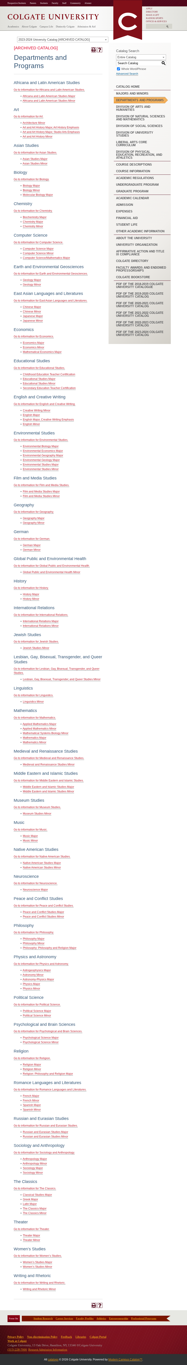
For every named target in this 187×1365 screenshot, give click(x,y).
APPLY (149, 9)
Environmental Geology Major (41, 460)
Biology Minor (31, 190)
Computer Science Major (38, 248)
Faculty (55, 3)
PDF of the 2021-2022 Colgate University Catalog (140, 314)
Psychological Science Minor (41, 1042)
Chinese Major (32, 307)
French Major (31, 1096)
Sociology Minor (33, 1172)
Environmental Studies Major (41, 464)
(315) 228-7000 (17, 1349)
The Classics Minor (35, 1213)
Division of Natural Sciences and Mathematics (140, 118)
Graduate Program (132, 191)
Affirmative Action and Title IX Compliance (140, 253)
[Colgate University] (53, 15)
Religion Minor (32, 1069)
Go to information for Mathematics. (35, 717)
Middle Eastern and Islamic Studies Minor (48, 791)
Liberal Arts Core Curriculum (131, 143)
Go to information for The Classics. (35, 1188)
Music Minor (30, 840)
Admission (124, 204)
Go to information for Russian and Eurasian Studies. (46, 1125)
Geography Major (33, 518)
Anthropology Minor (35, 1163)
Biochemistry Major (35, 217)
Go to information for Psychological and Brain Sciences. (48, 1031)
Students (44, 3)
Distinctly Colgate (65, 26)
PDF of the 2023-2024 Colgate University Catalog (140, 333)
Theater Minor (31, 1240)
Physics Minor (31, 988)
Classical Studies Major (37, 1194)
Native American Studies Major (42, 863)
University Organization (136, 244)
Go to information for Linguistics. (33, 695)
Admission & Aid (86, 26)
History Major (31, 594)
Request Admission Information (47, 1349)
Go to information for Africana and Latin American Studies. (49, 89)
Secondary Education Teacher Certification (49, 388)
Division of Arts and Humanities (133, 108)
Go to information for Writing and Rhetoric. (39, 1282)
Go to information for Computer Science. (38, 242)
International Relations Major (41, 621)
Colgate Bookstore (133, 277)
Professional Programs (143, 1318)
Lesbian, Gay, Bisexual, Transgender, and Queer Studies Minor (62, 679)
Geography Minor (33, 522)
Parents (33, 3)
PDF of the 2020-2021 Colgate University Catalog (140, 305)
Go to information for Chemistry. (33, 210)
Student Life (127, 224)
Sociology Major (33, 1168)
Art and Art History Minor (37, 136)
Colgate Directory (132, 261)
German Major (32, 545)
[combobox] (62, 39)
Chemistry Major (33, 221)
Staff (64, 3)
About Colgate (29, 26)
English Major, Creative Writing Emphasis (48, 419)
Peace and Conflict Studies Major (43, 912)
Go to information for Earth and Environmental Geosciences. (51, 273)
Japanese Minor (33, 320)
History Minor (31, 598)
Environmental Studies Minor (41, 469)
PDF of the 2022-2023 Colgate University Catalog (140, 324)
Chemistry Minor (33, 226)
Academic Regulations (135, 178)
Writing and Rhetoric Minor (39, 1289)
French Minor (31, 1100)
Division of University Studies (134, 134)
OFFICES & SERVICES (156, 21)
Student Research (43, 1318)
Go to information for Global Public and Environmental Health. (52, 565)
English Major (31, 415)
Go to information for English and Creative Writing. (44, 404)
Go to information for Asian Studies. (35, 152)
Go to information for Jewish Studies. (36, 641)
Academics (13, 26)
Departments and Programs (140, 100)
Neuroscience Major (35, 889)
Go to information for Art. (28, 116)
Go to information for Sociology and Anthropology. (44, 1152)
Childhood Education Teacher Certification (49, 374)
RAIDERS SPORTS (154, 18)
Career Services (64, 1318)
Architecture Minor (34, 122)
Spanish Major (32, 1105)
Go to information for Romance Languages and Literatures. (50, 1089)
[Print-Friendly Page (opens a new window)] (93, 49)
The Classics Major (35, 1208)
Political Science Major (37, 1011)
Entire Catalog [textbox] (126, 57)
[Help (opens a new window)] (99, 49)
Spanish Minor (32, 1109)
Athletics (101, 1318)
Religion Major (32, 1064)
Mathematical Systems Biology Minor (45, 733)
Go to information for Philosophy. (34, 932)
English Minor (31, 424)
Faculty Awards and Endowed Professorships (141, 269)
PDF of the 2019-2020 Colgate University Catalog (140, 295)
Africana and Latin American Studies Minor (49, 100)
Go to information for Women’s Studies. (38, 1255)
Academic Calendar (132, 198)
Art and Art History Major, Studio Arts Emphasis (51, 132)
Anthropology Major (35, 1159)
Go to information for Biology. (31, 179)
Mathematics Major (34, 737)
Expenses (124, 211)
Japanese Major (33, 316)
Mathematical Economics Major (42, 352)
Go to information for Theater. (31, 1229)
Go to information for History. (31, 588)
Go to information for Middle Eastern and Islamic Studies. (49, 780)
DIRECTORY (152, 12)
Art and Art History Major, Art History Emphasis (51, 127)
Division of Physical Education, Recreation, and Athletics (139, 154)
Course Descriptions (134, 164)
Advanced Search (127, 73)
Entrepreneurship (118, 1318)
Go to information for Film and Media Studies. (41, 485)
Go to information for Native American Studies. (42, 856)
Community (75, 3)
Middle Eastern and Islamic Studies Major (48, 786)
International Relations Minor (41, 625)
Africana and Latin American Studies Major (49, 96)
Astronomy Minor (33, 974)
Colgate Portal (98, 1337)
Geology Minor (32, 284)
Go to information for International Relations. (41, 614)
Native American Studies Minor (42, 867)
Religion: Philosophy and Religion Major (48, 1073)
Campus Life (46, 26)
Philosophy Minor (33, 943)
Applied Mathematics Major (39, 724)
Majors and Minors (132, 93)
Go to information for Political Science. (37, 1004)
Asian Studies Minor (35, 163)
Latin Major (30, 1204)
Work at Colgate (17, 1341)
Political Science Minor (37, 1015)
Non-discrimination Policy (42, 1337)
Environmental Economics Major (43, 450)
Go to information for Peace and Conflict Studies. (44, 905)
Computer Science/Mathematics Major (46, 257)
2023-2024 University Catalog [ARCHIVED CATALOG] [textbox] (54, 39)
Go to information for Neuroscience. (35, 883)
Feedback (66, 1337)
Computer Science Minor (38, 253)
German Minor (32, 549)
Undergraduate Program (137, 184)
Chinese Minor (32, 311)
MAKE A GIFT (152, 15)
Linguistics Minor (33, 701)
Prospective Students (17, 3)
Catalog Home (128, 86)
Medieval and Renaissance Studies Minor (49, 764)
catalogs (53, 1359)
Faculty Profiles (85, 1318)
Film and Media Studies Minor (41, 496)
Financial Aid (127, 218)
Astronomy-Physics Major (38, 979)
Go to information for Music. (30, 829)
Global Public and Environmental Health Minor (51, 572)
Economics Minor (33, 347)
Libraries (80, 1337)
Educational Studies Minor (39, 383)
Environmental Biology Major (41, 446)
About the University (134, 238)
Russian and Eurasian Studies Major (45, 1132)
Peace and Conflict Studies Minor (43, 916)
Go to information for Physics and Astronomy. (41, 964)
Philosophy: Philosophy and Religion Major (49, 948)
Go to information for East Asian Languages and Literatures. (50, 300)
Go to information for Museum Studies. (37, 807)
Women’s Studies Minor (37, 1266)
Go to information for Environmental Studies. (41, 440)
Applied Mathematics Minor (39, 728)
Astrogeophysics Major (37, 970)
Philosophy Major (33, 938)
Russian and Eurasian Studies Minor (45, 1136)
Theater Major (31, 1235)
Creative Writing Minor (36, 410)
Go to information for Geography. (34, 511)
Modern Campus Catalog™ (125, 1359)
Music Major (30, 836)
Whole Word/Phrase (133, 68)
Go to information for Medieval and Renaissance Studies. (49, 758)
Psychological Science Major (41, 1037)
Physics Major (31, 984)
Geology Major (32, 280)
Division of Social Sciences (139, 126)
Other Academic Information (140, 231)
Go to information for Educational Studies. (39, 368)
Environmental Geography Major (43, 455)
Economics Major (33, 342)
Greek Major (30, 1199)
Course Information (133, 171)
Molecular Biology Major (38, 194)
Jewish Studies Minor (36, 648)
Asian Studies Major (35, 159)
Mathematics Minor (34, 742)
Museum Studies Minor (37, 813)
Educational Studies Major (39, 379)
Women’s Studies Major (37, 1262)
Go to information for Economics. (34, 336)
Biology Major (31, 185)
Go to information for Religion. (32, 1058)
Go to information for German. (32, 538)
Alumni (88, 3)
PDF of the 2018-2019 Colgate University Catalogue (140, 285)
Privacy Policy (16, 1337)
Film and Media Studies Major (41, 491)
